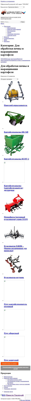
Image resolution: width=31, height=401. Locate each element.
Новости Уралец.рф (15, 395)
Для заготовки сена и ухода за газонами (18, 384)
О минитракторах (9, 38)
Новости (6, 37)
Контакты (7, 41)
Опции (9, 32)
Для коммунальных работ (14, 379)
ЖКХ (5, 40)
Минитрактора (11, 28)
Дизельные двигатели (13, 34)
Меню (2, 23)
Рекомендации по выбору (9, 363)
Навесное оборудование (14, 29)
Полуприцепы (11, 31)
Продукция (7, 26)
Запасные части (11, 35)
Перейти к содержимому (8, 1)
